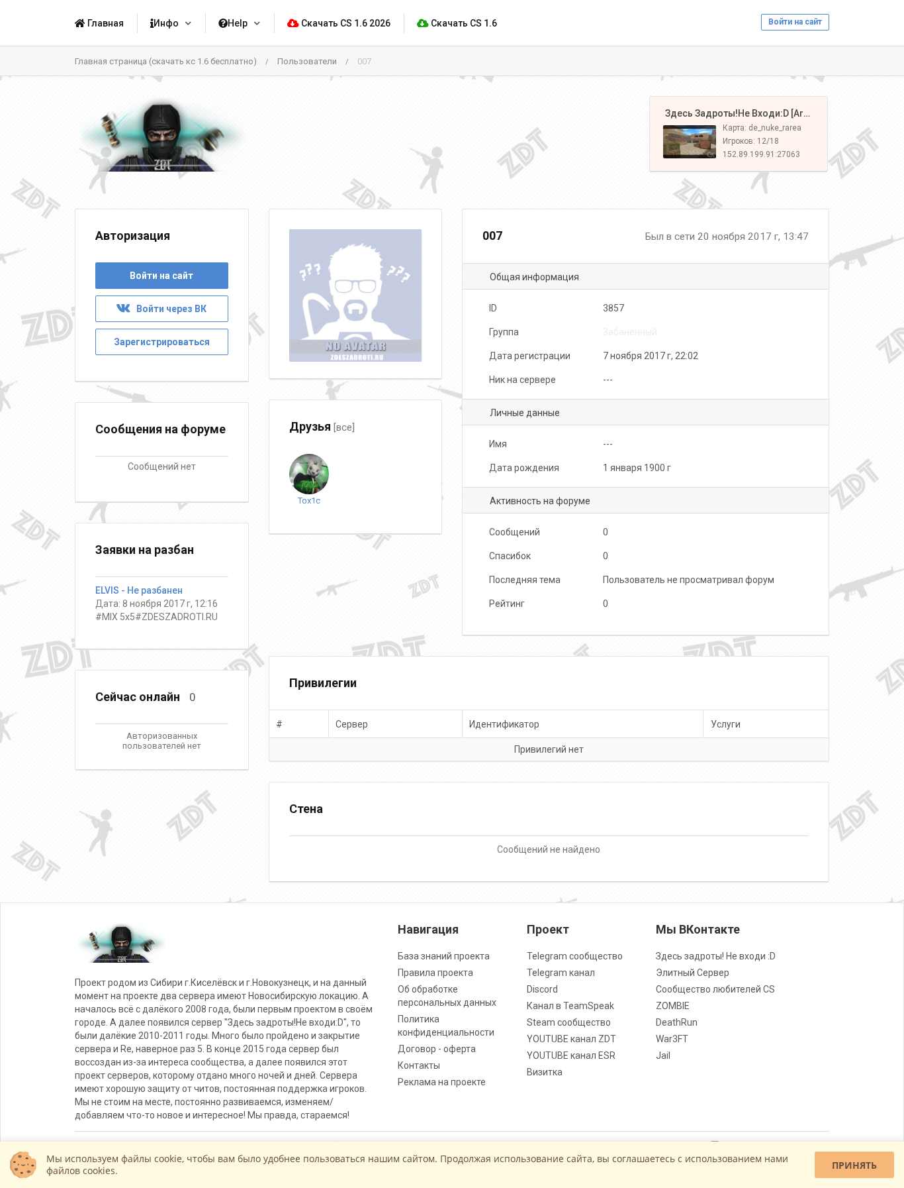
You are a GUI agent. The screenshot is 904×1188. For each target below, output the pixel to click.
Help (238, 23)
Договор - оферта (437, 1049)
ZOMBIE (673, 1005)
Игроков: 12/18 (751, 141)
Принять (854, 1165)
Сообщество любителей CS (715, 989)
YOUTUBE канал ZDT (571, 1039)
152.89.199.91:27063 (761, 154)
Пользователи (307, 61)
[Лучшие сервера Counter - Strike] (162, 134)
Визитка (545, 1072)
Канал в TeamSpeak (570, 1005)
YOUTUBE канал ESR (571, 1055)
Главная (104, 23)
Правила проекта (435, 972)
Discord (542, 989)
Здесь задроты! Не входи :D (716, 956)
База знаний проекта (444, 956)
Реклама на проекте (442, 1082)
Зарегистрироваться (162, 342)
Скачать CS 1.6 (463, 23)
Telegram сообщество (575, 956)
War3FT (672, 1039)
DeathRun (677, 1022)
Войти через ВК (168, 308)
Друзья (322, 426)
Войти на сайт (795, 22)
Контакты (419, 1065)
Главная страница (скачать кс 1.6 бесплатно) (166, 61)
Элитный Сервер (692, 972)
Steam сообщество (569, 1022)
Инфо (166, 23)
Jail (663, 1055)
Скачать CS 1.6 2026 (344, 23)
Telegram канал (561, 972)
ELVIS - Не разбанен (139, 590)
